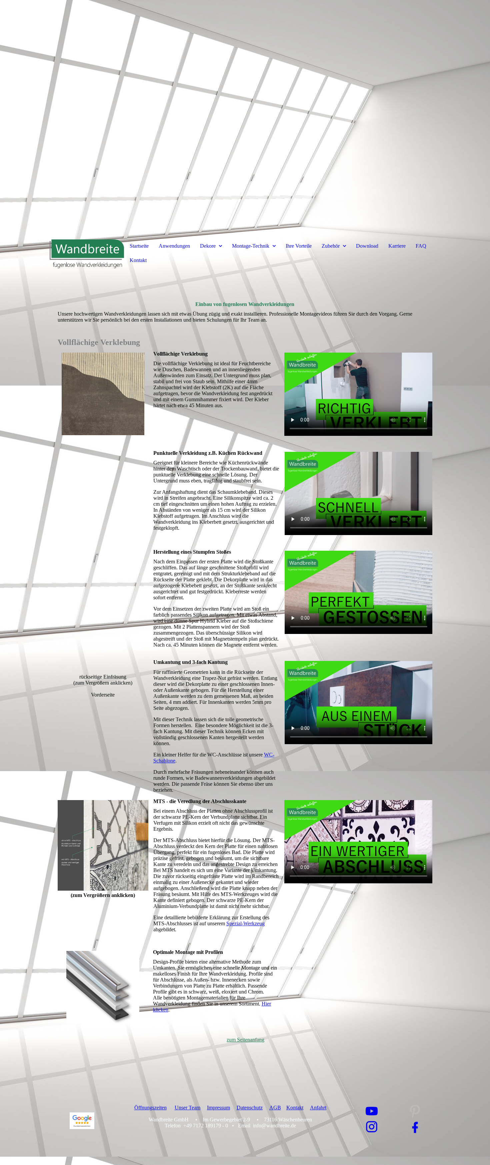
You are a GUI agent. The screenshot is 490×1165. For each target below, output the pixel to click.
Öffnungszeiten (150, 1107)
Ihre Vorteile (299, 246)
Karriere (397, 246)
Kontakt (138, 260)
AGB (275, 1107)
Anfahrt (318, 1107)
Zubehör (331, 246)
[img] (245, 116)
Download (367, 246)
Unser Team (187, 1107)
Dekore (208, 246)
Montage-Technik (250, 246)
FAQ (421, 246)
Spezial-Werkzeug (245, 923)
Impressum (218, 1107)
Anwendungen (174, 246)
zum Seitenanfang (245, 1039)
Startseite (139, 246)
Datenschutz (250, 1107)
